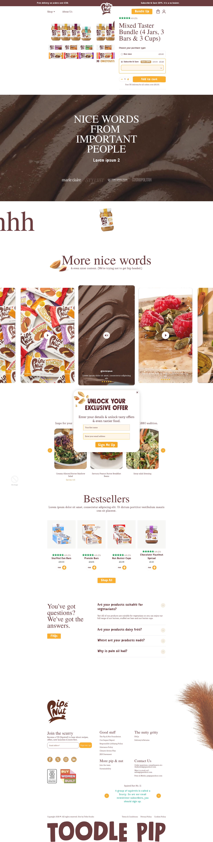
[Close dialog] (137, 392)
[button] (106, 444)
